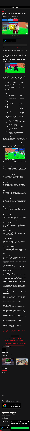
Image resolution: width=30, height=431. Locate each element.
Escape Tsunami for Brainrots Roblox (6, 346)
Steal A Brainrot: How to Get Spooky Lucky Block (12, 341)
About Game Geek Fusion (5, 418)
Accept (20, 427)
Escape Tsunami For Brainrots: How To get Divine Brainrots (14, 338)
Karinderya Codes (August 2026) (21, 366)
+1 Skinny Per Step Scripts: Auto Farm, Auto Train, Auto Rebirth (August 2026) (7, 367)
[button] (28, 421)
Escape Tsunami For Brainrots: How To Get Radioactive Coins (14, 345)
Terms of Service (4, 417)
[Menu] (3, 7)
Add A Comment (5, 370)
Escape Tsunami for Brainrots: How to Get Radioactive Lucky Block (15, 343)
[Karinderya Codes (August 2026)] (22, 361)
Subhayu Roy (4, 369)
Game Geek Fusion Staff (6, 18)
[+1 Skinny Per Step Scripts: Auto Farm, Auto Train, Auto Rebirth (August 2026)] (8, 361)
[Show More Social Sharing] (19, 20)
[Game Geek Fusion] (15, 7)
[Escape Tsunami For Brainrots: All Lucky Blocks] (15, 34)
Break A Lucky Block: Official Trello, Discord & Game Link (14, 340)
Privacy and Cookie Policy (17, 429)
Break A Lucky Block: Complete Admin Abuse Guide (14, 331)
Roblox (3, 11)
